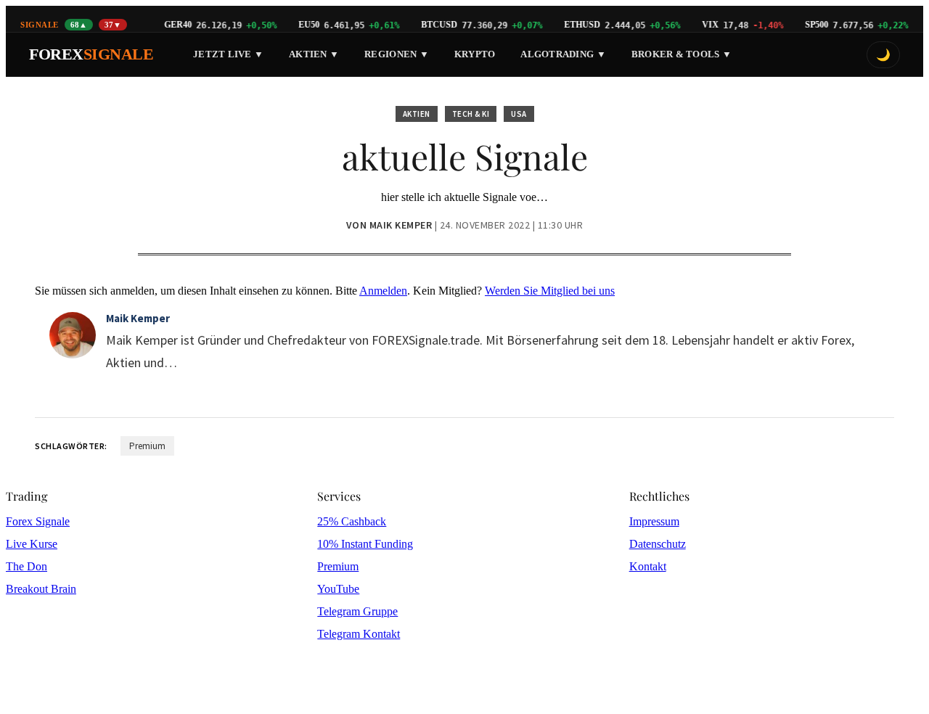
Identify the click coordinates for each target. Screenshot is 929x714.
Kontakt (647, 566)
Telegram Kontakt (358, 634)
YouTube (338, 589)
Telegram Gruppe (357, 611)
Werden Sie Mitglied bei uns (550, 290)
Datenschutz (657, 544)
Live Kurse (31, 544)
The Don (26, 566)
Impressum (654, 521)
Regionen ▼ (396, 54)
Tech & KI (471, 114)
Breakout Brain (41, 589)
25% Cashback (351, 521)
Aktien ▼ (314, 54)
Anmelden (383, 290)
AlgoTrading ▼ (562, 54)
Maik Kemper (138, 318)
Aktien (416, 114)
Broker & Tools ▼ (681, 54)
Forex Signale (38, 521)
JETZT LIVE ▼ (228, 54)
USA (519, 114)
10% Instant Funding (365, 544)
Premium (147, 446)
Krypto (475, 54)
